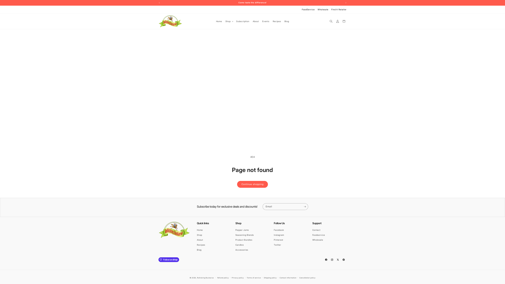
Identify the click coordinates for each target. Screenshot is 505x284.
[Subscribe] (305, 206)
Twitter (277, 245)
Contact (316, 230)
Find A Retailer (339, 9)
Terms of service (254, 278)
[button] (229, 21)
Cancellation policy (307, 278)
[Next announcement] (346, 3)
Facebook (279, 230)
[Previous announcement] (159, 3)
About (200, 240)
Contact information (288, 278)
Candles (239, 245)
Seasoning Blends (244, 235)
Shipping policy (270, 278)
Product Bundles (243, 240)
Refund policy (223, 278)
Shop (199, 235)
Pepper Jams (242, 230)
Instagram (279, 235)
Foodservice (318, 235)
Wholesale (323, 9)
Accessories (241, 250)
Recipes (201, 245)
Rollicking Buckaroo (205, 278)
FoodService (308, 9)
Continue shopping (252, 184)
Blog (199, 250)
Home (200, 230)
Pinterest (278, 240)
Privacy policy (238, 278)
